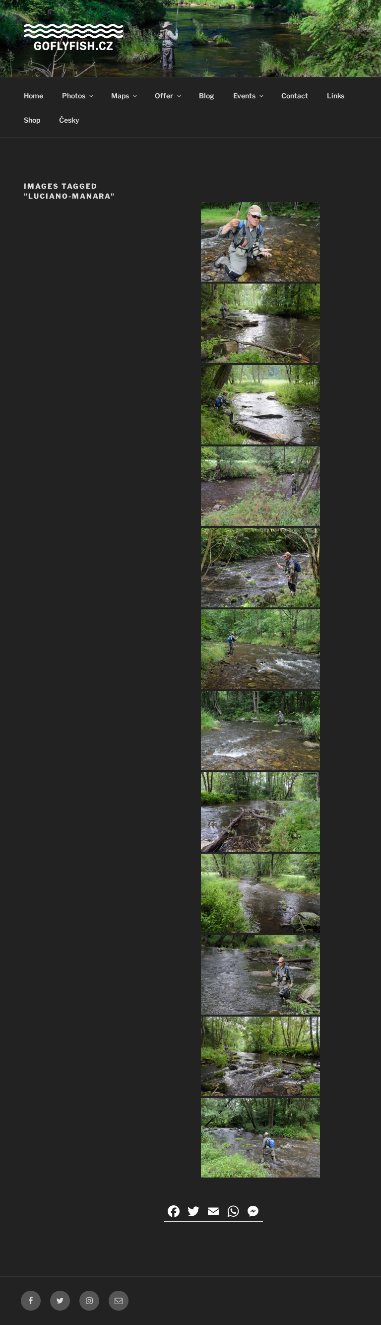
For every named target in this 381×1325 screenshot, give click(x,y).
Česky (69, 120)
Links (335, 95)
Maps (120, 95)
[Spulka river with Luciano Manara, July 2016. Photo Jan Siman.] (260, 242)
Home (33, 95)
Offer (164, 95)
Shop (32, 120)
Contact (294, 95)
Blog (206, 95)
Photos (73, 95)
